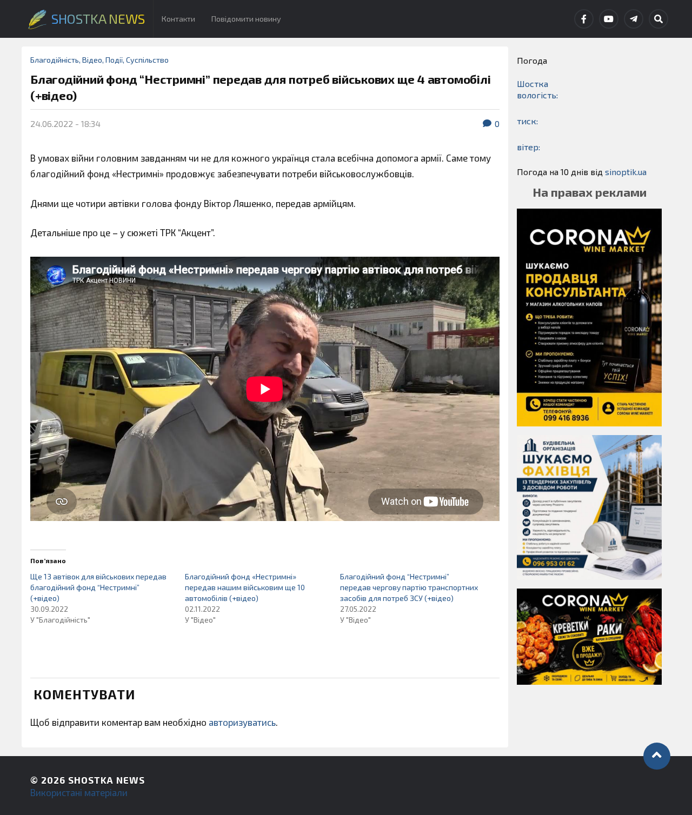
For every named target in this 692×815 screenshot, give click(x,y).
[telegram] (633, 19)
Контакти (178, 18)
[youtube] (608, 19)
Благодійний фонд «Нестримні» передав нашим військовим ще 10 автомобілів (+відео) (245, 587)
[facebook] (584, 19)
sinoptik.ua (626, 171)
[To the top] (656, 756)
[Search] (658, 19)
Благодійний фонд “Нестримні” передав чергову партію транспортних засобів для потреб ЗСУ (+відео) (409, 587)
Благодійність (54, 59)
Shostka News (106, 779)
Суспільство (147, 59)
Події (114, 59)
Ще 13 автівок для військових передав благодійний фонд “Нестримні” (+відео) (98, 587)
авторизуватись (242, 722)
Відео (92, 59)
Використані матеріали (79, 792)
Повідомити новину (246, 18)
